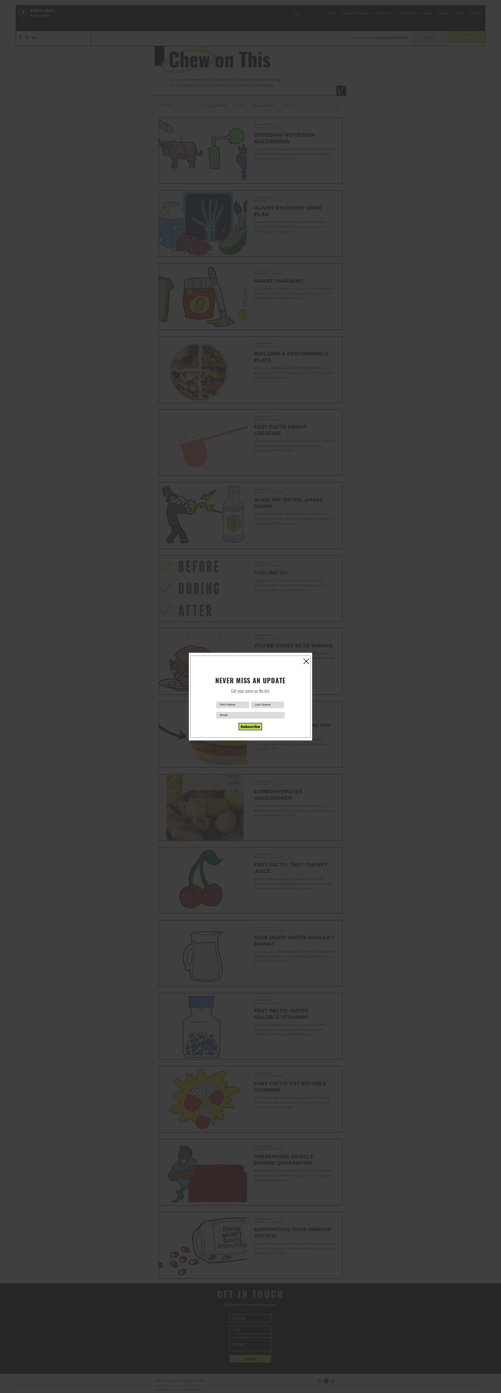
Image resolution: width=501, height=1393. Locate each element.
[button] (306, 661)
